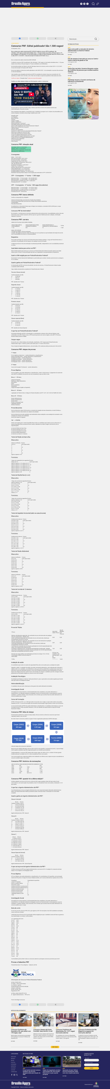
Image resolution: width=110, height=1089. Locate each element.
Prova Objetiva (24, 964)
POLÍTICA (13, 1062)
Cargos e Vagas (15, 120)
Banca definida (14, 118)
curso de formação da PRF (18, 705)
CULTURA (13, 1069)
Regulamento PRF (15, 990)
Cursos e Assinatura (16, 140)
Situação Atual (23, 78)
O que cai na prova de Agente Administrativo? (22, 137)
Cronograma (14, 116)
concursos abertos (34, 958)
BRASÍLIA (13, 1058)
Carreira (13, 119)
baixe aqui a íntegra (30, 206)
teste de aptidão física (29, 422)
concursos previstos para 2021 (52, 958)
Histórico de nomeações (17, 129)
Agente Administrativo (31, 790)
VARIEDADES (14, 1071)
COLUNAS (13, 1068)
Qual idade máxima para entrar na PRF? (20, 124)
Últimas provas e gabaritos (17, 138)
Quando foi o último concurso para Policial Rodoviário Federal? (26, 131)
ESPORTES (13, 1066)
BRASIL (12, 1060)
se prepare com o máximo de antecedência (50, 111)
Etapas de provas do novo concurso (20, 127)
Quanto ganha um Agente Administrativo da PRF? (23, 136)
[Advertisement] (55, 22)
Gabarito (31, 964)
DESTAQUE (13, 1056)
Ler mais (70, 54)
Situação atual (14, 115)
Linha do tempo (15, 128)
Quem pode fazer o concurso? (18, 123)
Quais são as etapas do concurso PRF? (20, 132)
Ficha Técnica (14, 141)
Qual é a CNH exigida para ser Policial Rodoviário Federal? (25, 125)
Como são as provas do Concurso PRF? (20, 133)
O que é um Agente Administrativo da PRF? (21, 134)
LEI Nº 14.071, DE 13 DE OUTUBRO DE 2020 (50, 392)
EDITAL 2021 (18, 989)
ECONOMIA (13, 1064)
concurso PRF (20, 62)
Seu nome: (87, 1058)
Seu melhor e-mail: (89, 1062)
